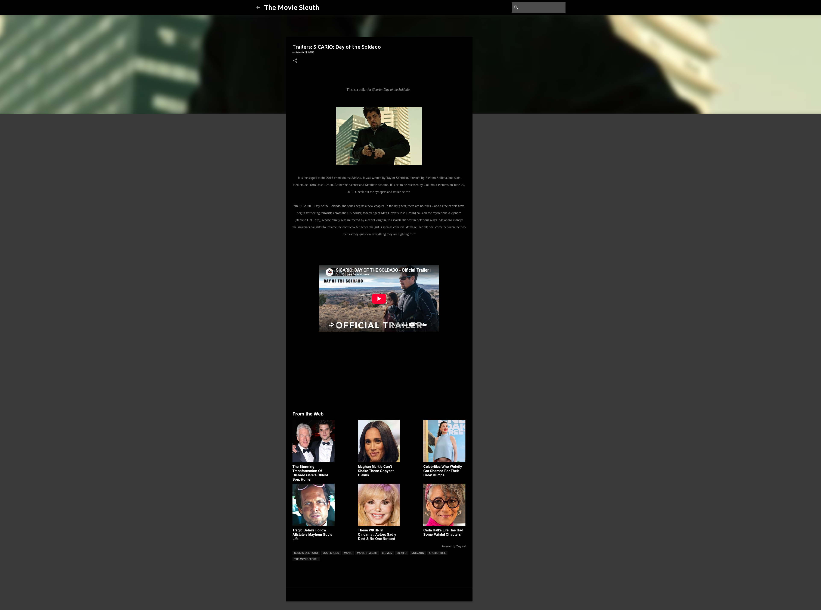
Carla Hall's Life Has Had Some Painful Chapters (443, 532)
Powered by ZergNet (454, 546)
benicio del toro (306, 552)
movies (387, 552)
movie (348, 552)
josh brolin (331, 552)
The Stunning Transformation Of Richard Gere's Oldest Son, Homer (310, 473)
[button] (295, 61)
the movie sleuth (306, 559)
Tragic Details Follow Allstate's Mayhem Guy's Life (312, 534)
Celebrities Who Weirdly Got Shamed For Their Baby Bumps (442, 470)
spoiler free (437, 552)
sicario (402, 552)
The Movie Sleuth (291, 7)
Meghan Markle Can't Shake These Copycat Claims (376, 470)
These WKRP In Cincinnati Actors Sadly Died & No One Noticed (377, 534)
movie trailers (367, 552)
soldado (418, 552)
